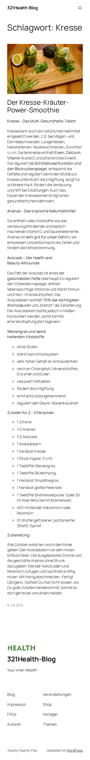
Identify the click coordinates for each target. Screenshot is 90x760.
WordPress (75, 750)
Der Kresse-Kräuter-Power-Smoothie (38, 106)
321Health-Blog (22, 7)
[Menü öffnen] (80, 8)
